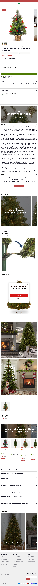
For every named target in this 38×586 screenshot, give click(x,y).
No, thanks (19, 298)
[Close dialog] (28, 284)
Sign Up (19, 295)
